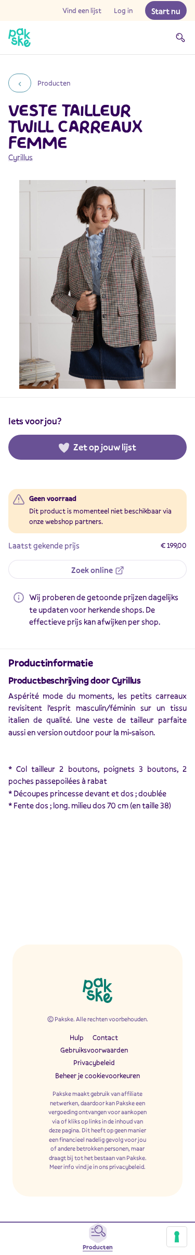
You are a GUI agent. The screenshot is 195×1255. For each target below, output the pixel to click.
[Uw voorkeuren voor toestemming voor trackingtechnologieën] (177, 1237)
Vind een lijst (81, 10)
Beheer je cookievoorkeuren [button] (97, 1075)
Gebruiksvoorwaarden (94, 1050)
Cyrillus (20, 157)
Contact (105, 1037)
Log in (123, 10)
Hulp (77, 1037)
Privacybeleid (94, 1062)
